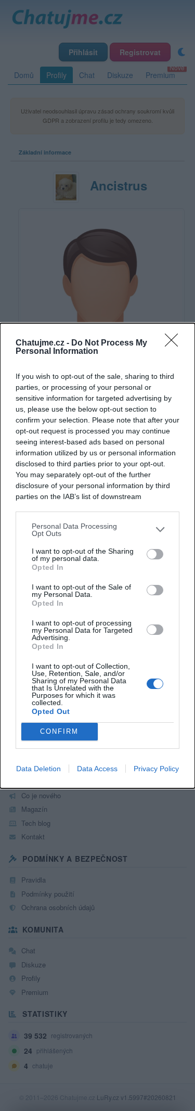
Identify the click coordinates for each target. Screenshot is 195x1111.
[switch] (155, 554)
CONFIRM (59, 731)
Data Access (97, 768)
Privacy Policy (156, 768)
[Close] (175, 343)
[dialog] (97, 555)
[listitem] (97, 529)
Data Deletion (38, 768)
